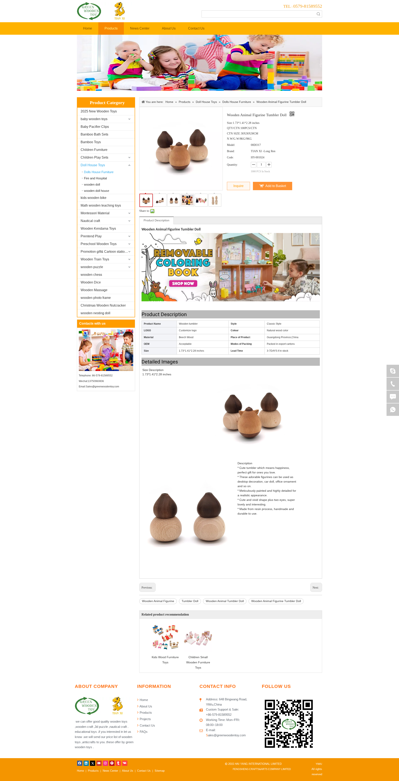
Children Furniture (94, 150)
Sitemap (160, 770)
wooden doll (92, 184)
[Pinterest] (112, 763)
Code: (230, 157)
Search (318, 14)
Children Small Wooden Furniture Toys (198, 662)
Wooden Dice (91, 282)
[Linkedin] (86, 763)
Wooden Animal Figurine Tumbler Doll (276, 601)
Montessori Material (95, 213)
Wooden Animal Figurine (158, 601)
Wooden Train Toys (95, 259)
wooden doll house (96, 190)
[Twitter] (92, 763)
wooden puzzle (92, 267)
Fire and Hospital (95, 178)
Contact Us (147, 725)
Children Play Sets (94, 157)
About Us (145, 706)
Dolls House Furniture (98, 172)
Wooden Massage (94, 290)
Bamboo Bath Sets (94, 134)
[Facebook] (79, 763)
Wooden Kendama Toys (98, 228)
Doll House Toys (93, 165)
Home (143, 700)
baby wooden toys (94, 119)
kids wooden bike (93, 198)
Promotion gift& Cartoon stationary (106, 251)
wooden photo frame (96, 297)
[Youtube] (99, 763)
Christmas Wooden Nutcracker (103, 305)
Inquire (238, 186)
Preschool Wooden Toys (99, 244)
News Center (110, 770)
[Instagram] (105, 763)
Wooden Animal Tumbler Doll (225, 601)
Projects (145, 719)
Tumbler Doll (190, 601)
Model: (231, 145)
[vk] (124, 763)
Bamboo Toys (91, 142)
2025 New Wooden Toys (99, 111)
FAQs (143, 731)
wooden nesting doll (95, 313)
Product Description (156, 220)
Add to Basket (275, 186)
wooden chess (91, 274)
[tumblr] (118, 763)
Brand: (231, 151)
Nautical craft (90, 221)
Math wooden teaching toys (101, 205)
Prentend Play (91, 236)
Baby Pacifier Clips (95, 126)
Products (145, 712)
